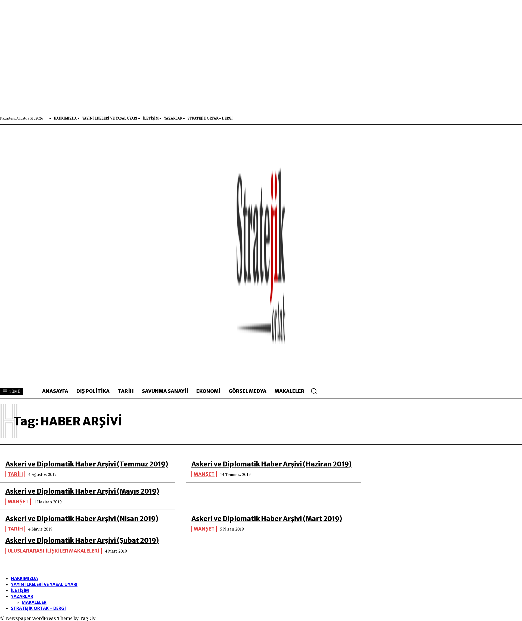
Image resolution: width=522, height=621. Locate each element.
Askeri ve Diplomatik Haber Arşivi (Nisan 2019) (81, 519)
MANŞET (204, 474)
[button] (313, 390)
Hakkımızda (24, 578)
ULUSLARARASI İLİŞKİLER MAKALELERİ (54, 551)
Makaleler (34, 602)
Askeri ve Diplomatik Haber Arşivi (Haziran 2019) (271, 464)
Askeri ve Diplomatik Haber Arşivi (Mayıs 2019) (82, 491)
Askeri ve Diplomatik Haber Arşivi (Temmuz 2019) (86, 464)
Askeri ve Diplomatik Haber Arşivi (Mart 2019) (266, 519)
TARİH (15, 474)
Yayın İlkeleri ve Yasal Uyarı (44, 584)
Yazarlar (22, 596)
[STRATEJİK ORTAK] (260, 254)
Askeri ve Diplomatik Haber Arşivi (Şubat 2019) (82, 540)
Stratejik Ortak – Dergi (38, 608)
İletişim (20, 590)
